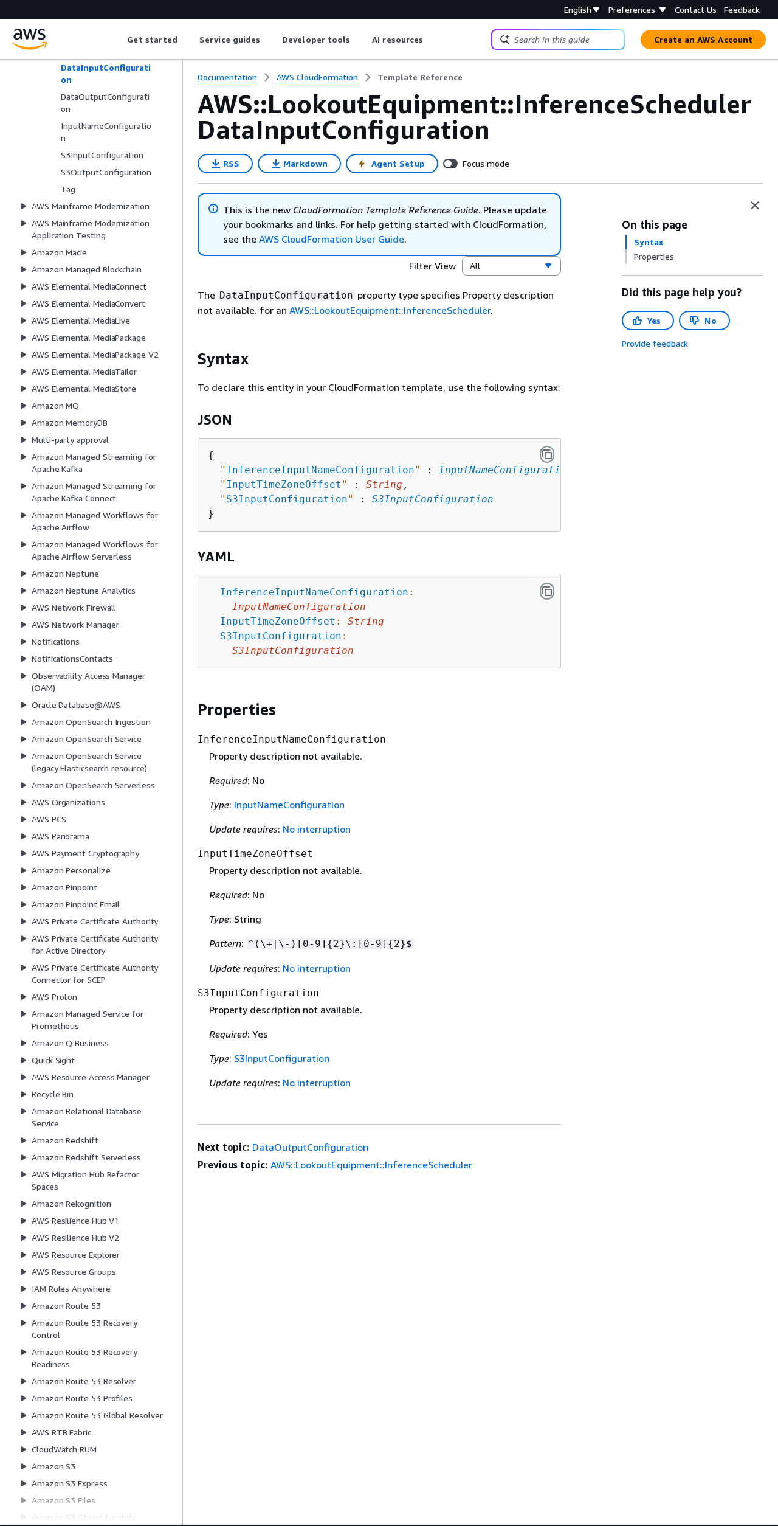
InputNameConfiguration (506, 470)
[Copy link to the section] (188, 359)
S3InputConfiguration (433, 499)
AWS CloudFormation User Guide (331, 239)
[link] (420, 77)
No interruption (317, 829)
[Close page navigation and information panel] (754, 205)
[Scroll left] (118, 39)
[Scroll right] (432, 39)
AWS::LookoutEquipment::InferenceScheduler (390, 310)
